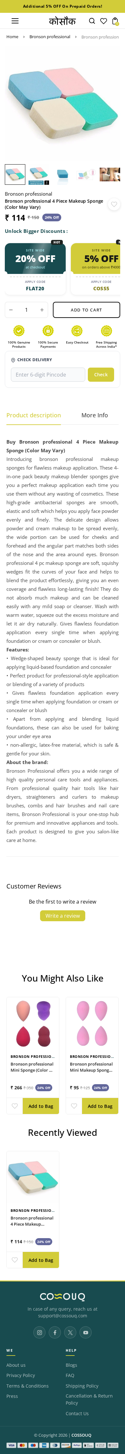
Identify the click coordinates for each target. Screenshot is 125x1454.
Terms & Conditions (27, 1386)
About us (16, 1365)
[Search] (92, 21)
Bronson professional (49, 36)
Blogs (71, 1365)
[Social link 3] (70, 1332)
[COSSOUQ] (62, 1297)
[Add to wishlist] (114, 204)
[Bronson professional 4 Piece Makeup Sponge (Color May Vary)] (33, 1177)
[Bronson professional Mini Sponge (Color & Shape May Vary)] (33, 1023)
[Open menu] (15, 21)
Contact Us (77, 1413)
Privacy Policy (20, 1375)
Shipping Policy (82, 1386)
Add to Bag (41, 1106)
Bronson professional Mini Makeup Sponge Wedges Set (91, 1070)
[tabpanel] (17, 174)
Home (12, 36)
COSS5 (101, 288)
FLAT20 (35, 288)
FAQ (70, 1375)
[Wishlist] (103, 22)
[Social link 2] (55, 1332)
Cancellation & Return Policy (89, 1399)
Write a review (63, 915)
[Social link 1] (39, 1332)
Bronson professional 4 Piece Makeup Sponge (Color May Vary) (32, 1227)
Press (12, 1396)
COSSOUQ (81, 1435)
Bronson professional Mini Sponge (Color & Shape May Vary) (32, 1070)
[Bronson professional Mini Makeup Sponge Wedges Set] (92, 1023)
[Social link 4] (85, 1332)
